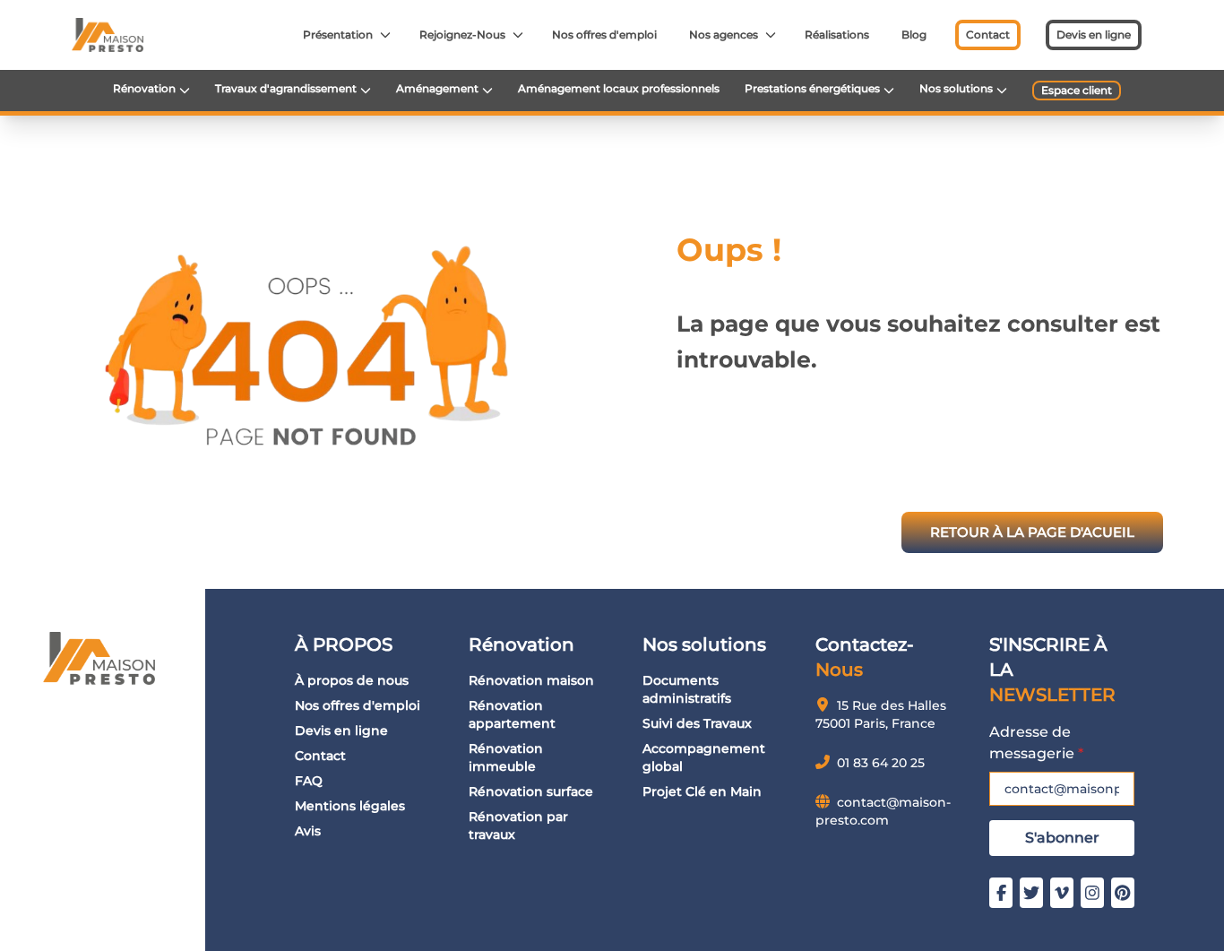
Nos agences (723, 34)
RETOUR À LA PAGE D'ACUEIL (1032, 531)
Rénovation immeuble (506, 757)
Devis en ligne (1093, 34)
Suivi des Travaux (697, 723)
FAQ (309, 781)
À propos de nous (352, 680)
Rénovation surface (531, 791)
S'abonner (1062, 837)
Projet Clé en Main (702, 791)
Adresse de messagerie (1036, 742)
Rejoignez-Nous (462, 34)
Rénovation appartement (512, 714)
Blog (914, 34)
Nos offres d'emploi (604, 34)
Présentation (338, 34)
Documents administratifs (686, 689)
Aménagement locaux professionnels (619, 88)
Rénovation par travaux (518, 825)
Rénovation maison (531, 680)
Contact (988, 34)
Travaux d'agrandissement (286, 88)
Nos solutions (956, 88)
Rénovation (144, 88)
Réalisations (837, 34)
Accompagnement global (703, 757)
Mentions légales (350, 806)
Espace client (1076, 90)
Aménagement (437, 88)
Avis (308, 831)
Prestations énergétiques (812, 88)
